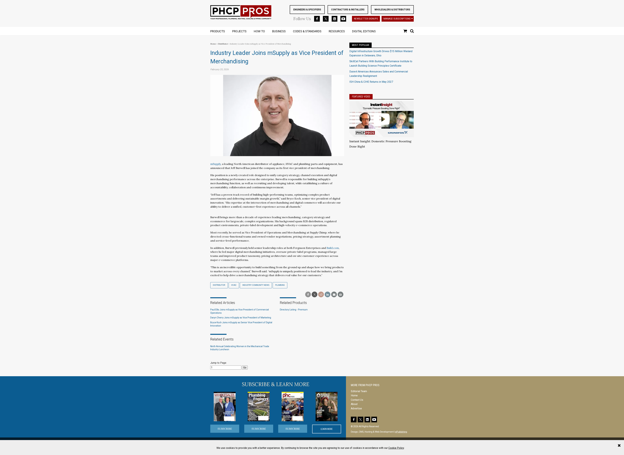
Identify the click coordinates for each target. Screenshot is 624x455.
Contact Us (357, 399)
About (354, 404)
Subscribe (225, 428)
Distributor (223, 44)
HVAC (233, 285)
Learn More (327, 429)
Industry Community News (255, 285)
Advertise (356, 408)
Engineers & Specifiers (307, 9)
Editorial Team (359, 391)
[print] (340, 294)
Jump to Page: (218, 362)
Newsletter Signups (366, 18)
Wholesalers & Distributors (392, 9)
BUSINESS (279, 31)
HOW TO (259, 31)
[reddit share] (321, 294)
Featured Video (361, 96)
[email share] (334, 294)
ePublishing (401, 431)
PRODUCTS (217, 31)
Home (213, 44)
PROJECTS (239, 31)
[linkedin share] (327, 294)
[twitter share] (314, 294)
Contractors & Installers (347, 9)
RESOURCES (337, 31)
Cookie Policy (396, 447)
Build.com (333, 248)
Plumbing (280, 285)
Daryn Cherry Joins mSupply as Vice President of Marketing (240, 317)
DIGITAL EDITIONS (364, 31)
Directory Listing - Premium (294, 309)
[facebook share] (308, 294)
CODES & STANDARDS (307, 31)
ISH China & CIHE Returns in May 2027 (371, 81)
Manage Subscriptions (397, 18)
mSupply (215, 164)
